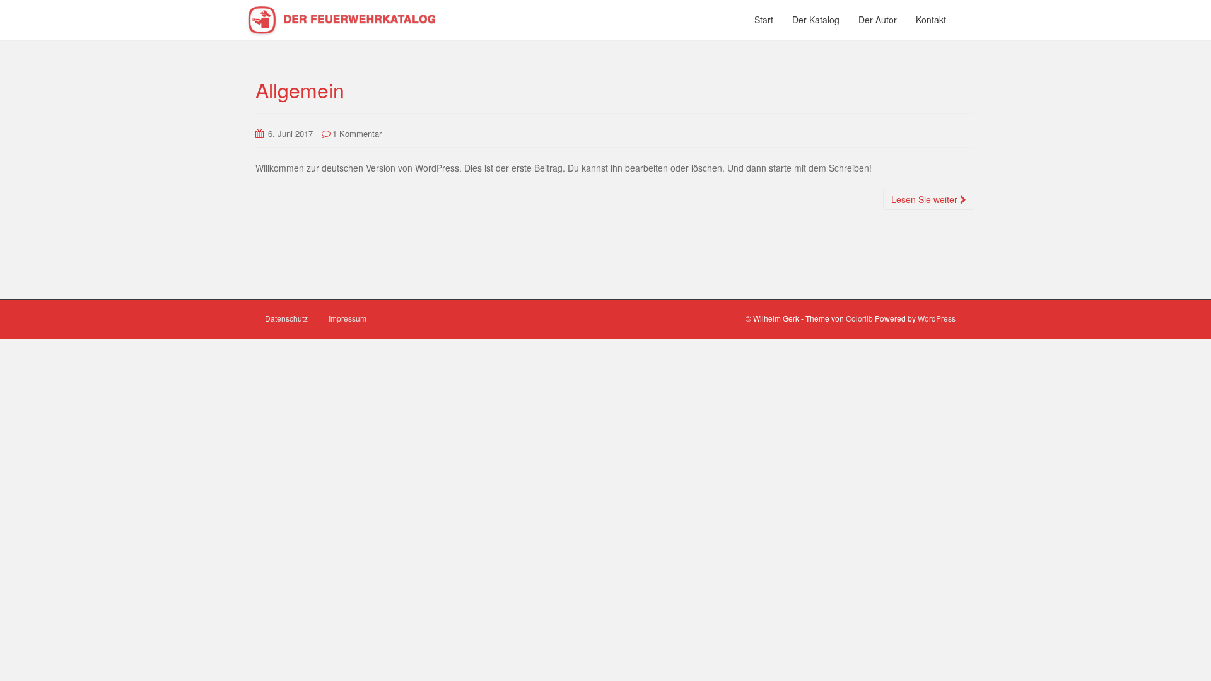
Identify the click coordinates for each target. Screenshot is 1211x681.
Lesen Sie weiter (925, 199)
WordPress (937, 318)
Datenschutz (286, 318)
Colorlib (859, 318)
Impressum (347, 318)
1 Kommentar (357, 133)
